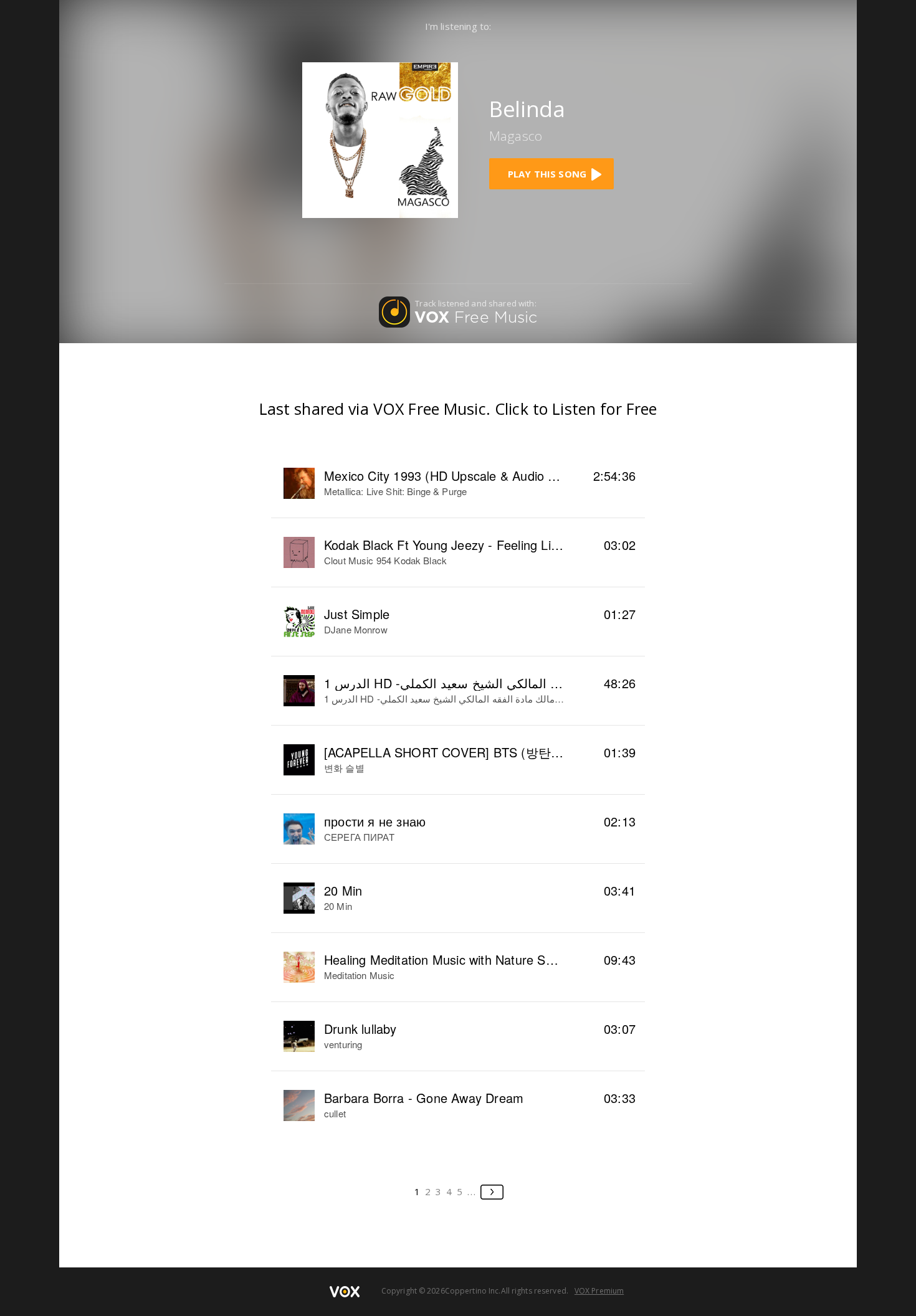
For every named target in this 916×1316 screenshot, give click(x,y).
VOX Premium (599, 1290)
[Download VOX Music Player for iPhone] (380, 139)
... (472, 1191)
